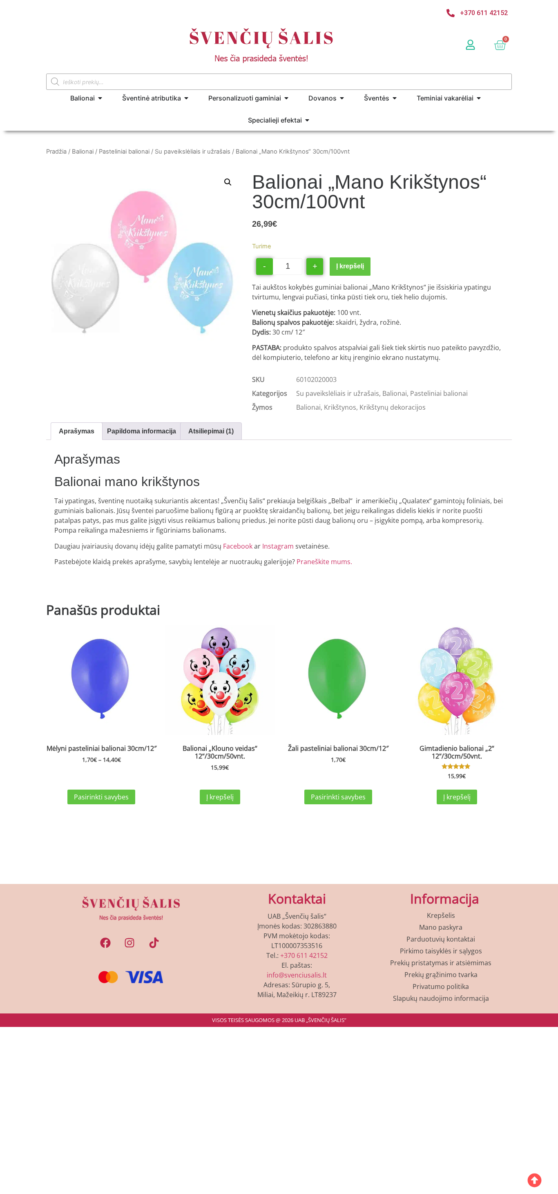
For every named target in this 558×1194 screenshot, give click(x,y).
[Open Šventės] (394, 98)
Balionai (83, 151)
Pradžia (56, 151)
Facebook (238, 546)
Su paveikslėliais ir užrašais (192, 151)
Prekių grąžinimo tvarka (441, 975)
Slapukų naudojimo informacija (441, 998)
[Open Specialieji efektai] (307, 120)
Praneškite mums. (324, 561)
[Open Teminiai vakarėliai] (478, 98)
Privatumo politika (441, 986)
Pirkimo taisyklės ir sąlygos (441, 951)
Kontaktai (297, 898)
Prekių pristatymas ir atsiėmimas (440, 963)
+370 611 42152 (304, 955)
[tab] (77, 431)
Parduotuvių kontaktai (440, 939)
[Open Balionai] (100, 98)
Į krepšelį (350, 266)
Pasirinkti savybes (101, 796)
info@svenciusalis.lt (297, 975)
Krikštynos (340, 407)
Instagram (278, 546)
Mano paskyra (440, 927)
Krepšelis (441, 915)
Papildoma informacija (141, 431)
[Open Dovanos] (342, 98)
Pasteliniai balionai (124, 151)
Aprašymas (76, 431)
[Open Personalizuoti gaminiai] (286, 98)
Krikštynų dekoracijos (392, 407)
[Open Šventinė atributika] (186, 98)
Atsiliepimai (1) (211, 431)
